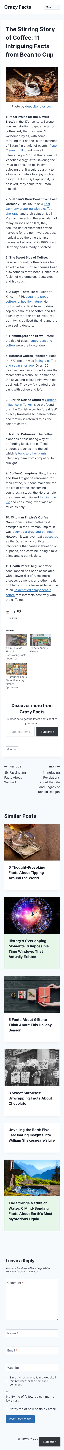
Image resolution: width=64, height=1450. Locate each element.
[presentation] (32, 842)
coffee (11, 749)
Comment (15, 1283)
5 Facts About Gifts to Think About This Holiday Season (30, 1025)
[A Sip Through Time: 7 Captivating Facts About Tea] (16, 640)
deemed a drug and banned (32, 531)
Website (13, 1367)
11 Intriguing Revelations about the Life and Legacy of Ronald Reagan (49, 779)
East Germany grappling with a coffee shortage (29, 208)
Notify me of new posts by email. (33, 1409)
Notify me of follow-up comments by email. (30, 1398)
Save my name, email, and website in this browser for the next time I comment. (33, 1381)
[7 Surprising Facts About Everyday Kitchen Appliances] (16, 669)
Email (12, 1350)
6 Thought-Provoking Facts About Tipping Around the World (27, 872)
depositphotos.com (39, 106)
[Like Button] (8, 612)
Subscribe (47, 731)
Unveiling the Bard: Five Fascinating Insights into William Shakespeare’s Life (32, 1135)
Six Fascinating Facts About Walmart (15, 774)
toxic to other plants (32, 453)
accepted (51, 536)
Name (12, 1333)
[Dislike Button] (19, 612)
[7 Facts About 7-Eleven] (40, 640)
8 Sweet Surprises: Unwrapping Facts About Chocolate (30, 1098)
